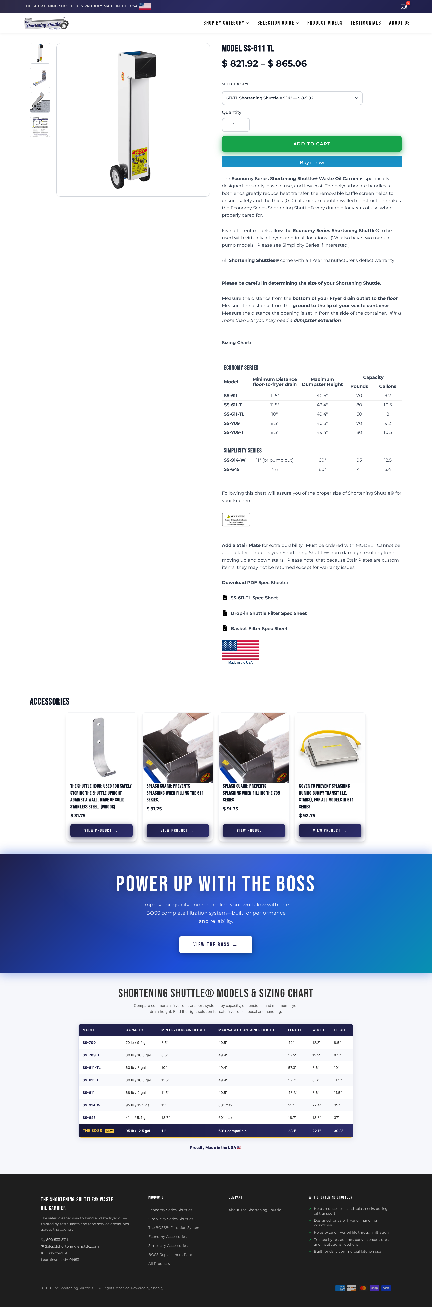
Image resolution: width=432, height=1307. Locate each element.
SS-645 (89, 1117)
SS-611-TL (92, 1067)
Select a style (237, 84)
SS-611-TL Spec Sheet (254, 598)
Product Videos (325, 23)
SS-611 (89, 1092)
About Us (399, 23)
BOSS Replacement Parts (170, 1254)
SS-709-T (91, 1055)
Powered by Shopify (147, 1288)
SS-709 (89, 1042)
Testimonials (366, 23)
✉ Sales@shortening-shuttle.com (70, 1246)
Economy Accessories (167, 1236)
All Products (159, 1263)
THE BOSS (92, 1130)
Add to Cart (312, 144)
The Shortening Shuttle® (73, 1288)
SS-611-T (91, 1080)
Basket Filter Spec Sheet (259, 628)
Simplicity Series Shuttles (170, 1219)
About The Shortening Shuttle (255, 1210)
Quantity (232, 112)
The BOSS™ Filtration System (174, 1227)
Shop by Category (224, 23)
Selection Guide (276, 23)
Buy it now (312, 162)
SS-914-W (92, 1105)
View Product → (101, 830)
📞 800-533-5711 (54, 1239)
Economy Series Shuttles (170, 1210)
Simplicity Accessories (168, 1245)
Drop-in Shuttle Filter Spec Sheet (269, 613)
